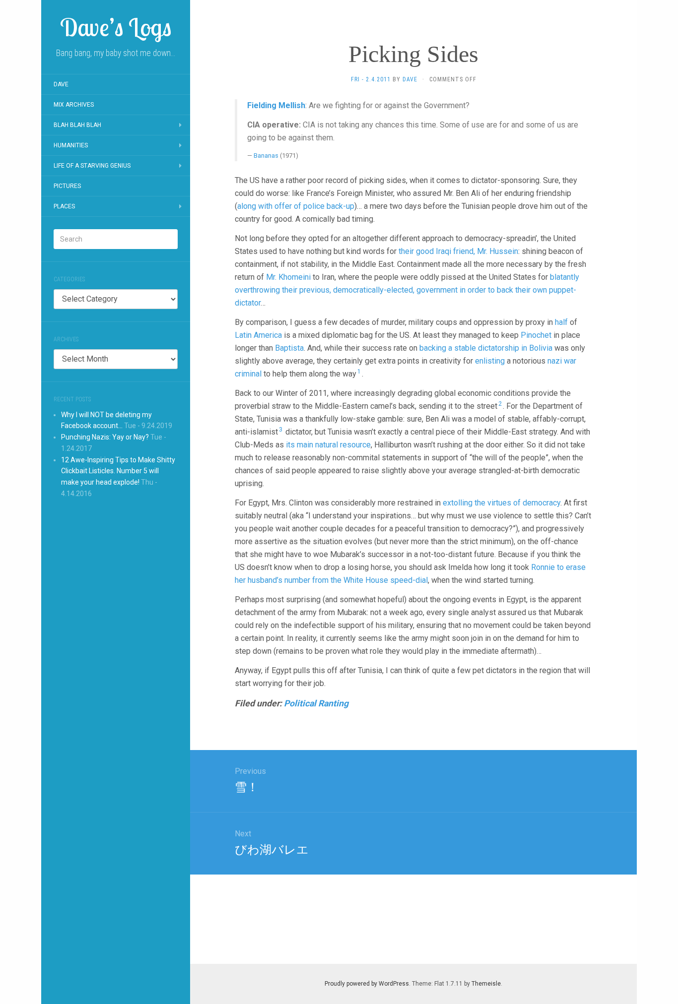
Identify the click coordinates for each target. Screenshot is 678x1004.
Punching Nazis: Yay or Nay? (105, 437)
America (268, 335)
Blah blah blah (77, 125)
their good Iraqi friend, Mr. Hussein (458, 251)
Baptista (289, 348)
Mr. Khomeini (288, 277)
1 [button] (359, 371)
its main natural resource (328, 444)
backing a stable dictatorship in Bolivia (485, 348)
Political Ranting (316, 703)
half (561, 322)
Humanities (71, 145)
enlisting (490, 361)
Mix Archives (74, 104)
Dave (61, 84)
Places (64, 206)
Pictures (67, 186)
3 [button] (280, 429)
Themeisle (486, 983)
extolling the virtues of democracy (501, 502)
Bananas (266, 155)
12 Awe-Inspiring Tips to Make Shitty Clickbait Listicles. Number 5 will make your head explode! (118, 471)
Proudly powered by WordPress (367, 983)
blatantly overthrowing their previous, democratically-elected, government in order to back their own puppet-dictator (407, 290)
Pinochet (536, 335)
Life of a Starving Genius (92, 165)
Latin (243, 335)
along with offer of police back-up (295, 206)
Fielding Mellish (276, 105)
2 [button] (500, 403)
